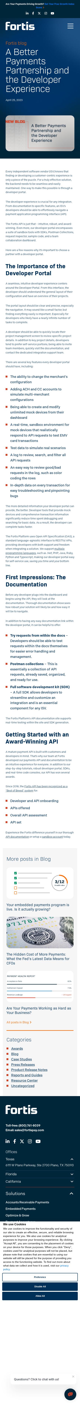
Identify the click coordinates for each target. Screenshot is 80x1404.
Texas (10, 1159)
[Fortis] (20, 26)
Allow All (40, 1296)
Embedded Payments (21, 1209)
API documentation (17, 836)
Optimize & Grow (17, 1215)
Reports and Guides (26, 1075)
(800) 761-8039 (29, 1125)
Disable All (40, 1286)
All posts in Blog (18, 1022)
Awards (17, 1049)
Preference (40, 1277)
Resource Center (24, 1081)
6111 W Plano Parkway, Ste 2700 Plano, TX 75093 (40, 1165)
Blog (14, 1054)
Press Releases (23, 1065)
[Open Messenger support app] (70, 1394)
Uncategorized (22, 1086)
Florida (11, 1174)
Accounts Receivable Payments (27, 1202)
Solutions (15, 1193)
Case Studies (21, 1059)
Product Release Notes (29, 1070)
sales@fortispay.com (29, 1130)
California (13, 1182)
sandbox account (52, 836)
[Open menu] (70, 26)
